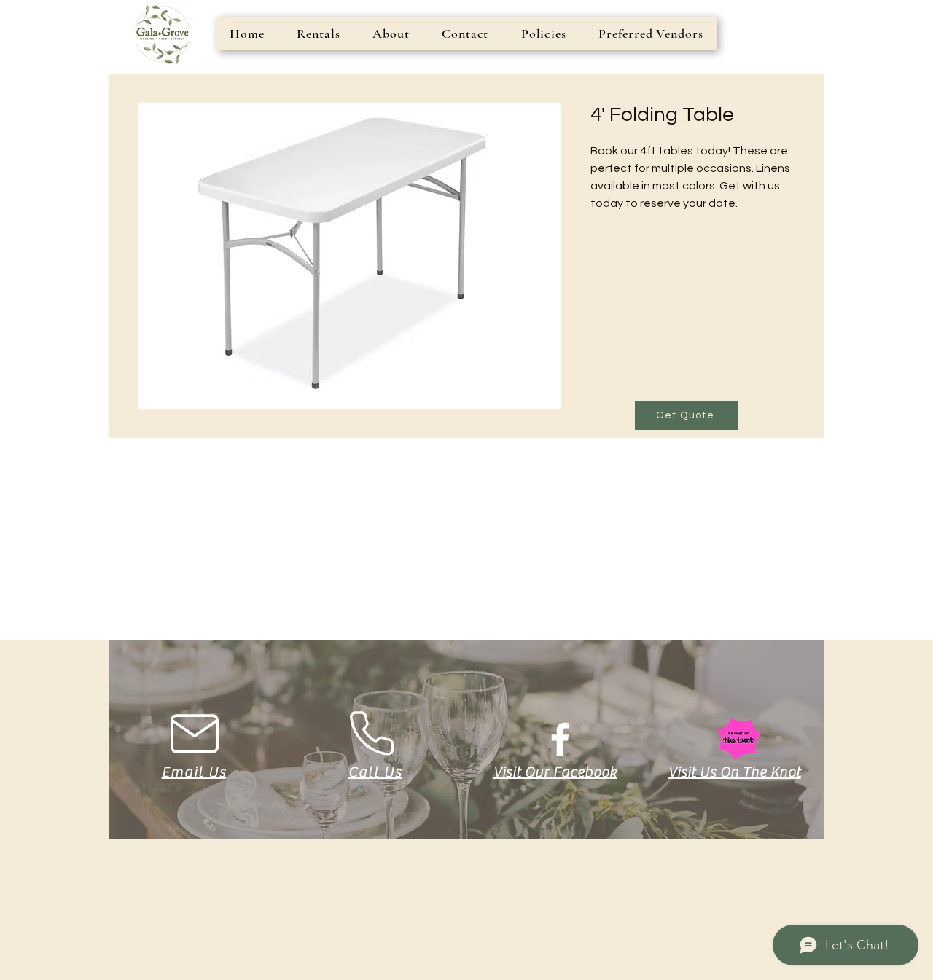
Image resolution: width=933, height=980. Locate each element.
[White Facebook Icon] (560, 739)
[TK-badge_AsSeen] (739, 739)
